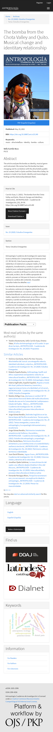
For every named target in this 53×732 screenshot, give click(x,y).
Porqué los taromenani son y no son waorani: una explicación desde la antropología (28, 478)
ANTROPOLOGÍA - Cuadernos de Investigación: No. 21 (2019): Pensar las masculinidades (26, 483)
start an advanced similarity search (27, 494)
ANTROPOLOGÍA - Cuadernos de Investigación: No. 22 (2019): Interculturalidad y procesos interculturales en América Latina (27, 470)
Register (39, 2)
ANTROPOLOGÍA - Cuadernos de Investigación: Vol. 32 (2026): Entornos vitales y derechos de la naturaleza (29, 457)
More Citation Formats (17, 211)
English (10, 512)
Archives (16, 16)
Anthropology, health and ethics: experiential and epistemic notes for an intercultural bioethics (28, 375)
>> (9, 490)
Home (8, 16)
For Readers (12, 658)
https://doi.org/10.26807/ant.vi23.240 (24, 134)
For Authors (12, 663)
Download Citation (15, 216)
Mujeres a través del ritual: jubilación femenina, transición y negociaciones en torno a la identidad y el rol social (29, 385)
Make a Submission (15, 529)
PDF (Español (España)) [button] (26, 123)
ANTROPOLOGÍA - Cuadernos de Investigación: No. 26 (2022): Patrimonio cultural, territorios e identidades (28, 449)
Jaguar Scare (29, 454)
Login (49, 2)
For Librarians (13, 668)
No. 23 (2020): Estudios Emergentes (21, 19)
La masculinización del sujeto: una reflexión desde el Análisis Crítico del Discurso (28, 465)
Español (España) (14, 517)
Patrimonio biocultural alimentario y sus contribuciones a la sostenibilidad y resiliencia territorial (29, 443)
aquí (28, 282)
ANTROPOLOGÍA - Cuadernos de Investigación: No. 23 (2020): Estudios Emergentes (28, 367)
